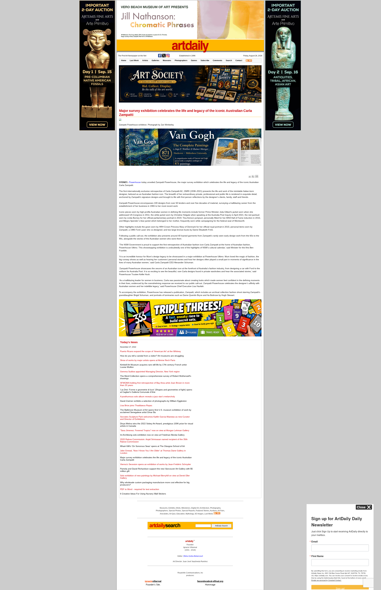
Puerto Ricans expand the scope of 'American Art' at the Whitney (150, 351)
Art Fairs (221, 511)
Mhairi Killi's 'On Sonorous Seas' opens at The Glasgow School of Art (152, 446)
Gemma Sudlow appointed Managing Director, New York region (150, 371)
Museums (167, 60)
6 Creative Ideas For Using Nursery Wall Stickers (143, 494)
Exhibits (171, 508)
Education (181, 514)
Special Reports (188, 511)
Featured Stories (202, 511)
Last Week (134, 60)
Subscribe (205, 60)
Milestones (185, 508)
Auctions (213, 511)
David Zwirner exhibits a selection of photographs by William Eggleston (153, 401)
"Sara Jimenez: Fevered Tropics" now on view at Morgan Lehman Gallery (154, 430)
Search (229, 60)
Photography (215, 508)
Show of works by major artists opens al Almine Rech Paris (147, 360)
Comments (217, 60)
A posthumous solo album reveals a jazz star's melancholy (147, 396)
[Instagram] (168, 57)
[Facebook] (160, 57)
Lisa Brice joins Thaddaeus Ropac (136, 405)
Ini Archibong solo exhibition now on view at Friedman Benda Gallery (152, 435)
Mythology (190, 514)
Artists (145, 60)
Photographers (181, 60)
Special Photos (175, 511)
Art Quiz (172, 514)
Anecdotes (164, 514)
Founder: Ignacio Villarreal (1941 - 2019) (190, 547)
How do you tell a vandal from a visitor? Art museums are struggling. (152, 356)
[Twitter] (164, 57)
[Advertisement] (227, 361)
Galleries (155, 60)
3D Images (199, 514)
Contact (238, 60)
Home (123, 60)
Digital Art (195, 508)
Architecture (204, 508)
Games (194, 60)
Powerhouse (135, 182)
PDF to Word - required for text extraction (139, 489)
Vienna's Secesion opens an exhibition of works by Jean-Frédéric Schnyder (155, 464)
